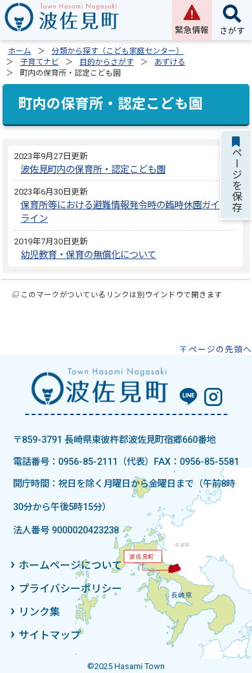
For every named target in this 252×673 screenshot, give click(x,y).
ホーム (19, 51)
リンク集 (39, 612)
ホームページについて (70, 565)
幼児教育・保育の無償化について (88, 255)
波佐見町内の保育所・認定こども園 (93, 169)
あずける (169, 62)
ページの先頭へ (220, 349)
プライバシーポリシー (70, 588)
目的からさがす (106, 62)
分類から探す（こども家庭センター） (118, 51)
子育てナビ (39, 62)
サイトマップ (50, 635)
